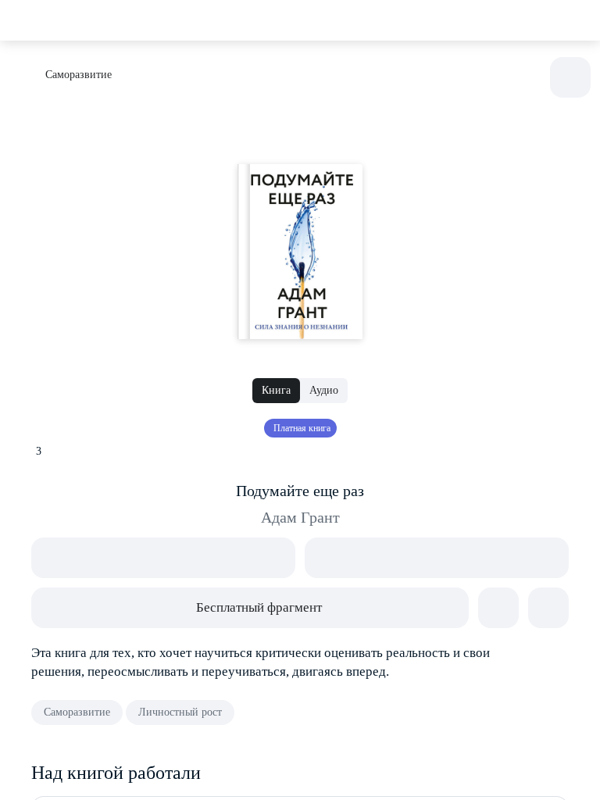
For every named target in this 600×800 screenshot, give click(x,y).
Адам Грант (300, 517)
